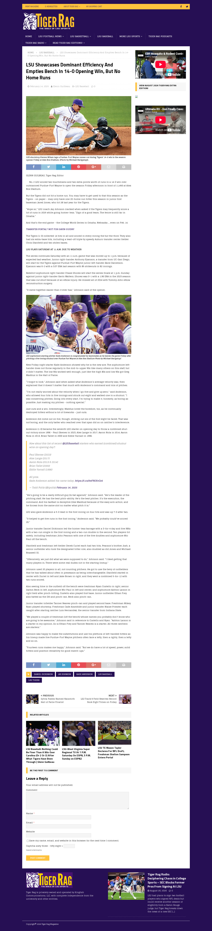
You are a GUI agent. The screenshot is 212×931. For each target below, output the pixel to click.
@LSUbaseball (70, 443)
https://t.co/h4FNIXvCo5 (89, 481)
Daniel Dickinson (43, 674)
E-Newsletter (51, 6)
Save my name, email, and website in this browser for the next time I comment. (74, 840)
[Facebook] (181, 6)
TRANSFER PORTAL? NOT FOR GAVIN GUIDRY (50, 229)
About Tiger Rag (71, 6)
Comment (31, 790)
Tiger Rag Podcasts (160, 36)
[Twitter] (187, 6)
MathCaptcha (37, 850)
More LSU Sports (130, 36)
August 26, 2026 (158, 890)
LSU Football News (50, 36)
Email (29, 822)
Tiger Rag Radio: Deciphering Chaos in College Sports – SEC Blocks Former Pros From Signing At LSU (167, 880)
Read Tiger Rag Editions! (68, 43)
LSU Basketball (79, 36)
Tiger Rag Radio (34, 43)
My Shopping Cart (94, 6)
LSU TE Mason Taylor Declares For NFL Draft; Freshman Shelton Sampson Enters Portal (114, 752)
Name (30, 813)
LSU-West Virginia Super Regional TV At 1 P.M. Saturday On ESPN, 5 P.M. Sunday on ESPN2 (76, 753)
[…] (173, 911)
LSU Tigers (34, 680)
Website (30, 831)
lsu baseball (105, 674)
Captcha (30, 846)
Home (28, 36)
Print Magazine (32, 6)
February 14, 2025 (39, 86)
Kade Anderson (84, 674)
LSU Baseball (105, 36)
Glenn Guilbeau (61, 86)
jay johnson (64, 674)
